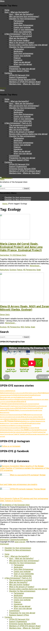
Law (25, 417)
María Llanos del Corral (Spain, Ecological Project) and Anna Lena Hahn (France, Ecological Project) (21, 247)
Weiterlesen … (35, 266)
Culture (22, 397)
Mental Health (29, 419)
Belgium (46, 393)
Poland (23, 423)
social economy (31, 428)
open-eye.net (5, 178)
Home (7, 10)
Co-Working (14, 395)
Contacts (8, 73)
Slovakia (18, 428)
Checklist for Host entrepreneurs (18, 197)
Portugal (28, 423)
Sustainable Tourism (26, 432)
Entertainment (17, 404)
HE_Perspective (22, 410)
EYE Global (11, 406)
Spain (38, 270)
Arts (37, 393)
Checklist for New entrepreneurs (22, 47)
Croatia (18, 397)
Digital (17, 399)
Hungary (6, 414)
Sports (30, 430)
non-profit (30, 421)
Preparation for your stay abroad (22, 69)
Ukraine (32, 434)
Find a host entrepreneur (23, 53)
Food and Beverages (29, 406)
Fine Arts (20, 406)
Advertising (3, 390)
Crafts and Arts (11, 397)
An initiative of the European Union (16, 505)
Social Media (20, 430)
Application (18, 23)
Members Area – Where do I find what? (24, 84)
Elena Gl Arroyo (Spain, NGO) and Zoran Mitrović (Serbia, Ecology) (24, 308)
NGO (22, 327)
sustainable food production (14, 432)
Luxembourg (35, 417)
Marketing (8, 419)
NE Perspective (10, 421)
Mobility (35, 419)
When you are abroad (22, 62)
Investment (15, 414)
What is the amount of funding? (21, 43)
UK (29, 434)
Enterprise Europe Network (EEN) (22, 80)
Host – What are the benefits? (17, 12)
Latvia (22, 417)
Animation (17, 393)
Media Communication (20, 419)
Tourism (34, 432)
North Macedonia (37, 421)
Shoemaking (8, 428)
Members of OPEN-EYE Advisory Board (24, 82)
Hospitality (30, 410)
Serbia (27, 327)
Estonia (24, 404)
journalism (34, 414)
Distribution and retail (40, 399)
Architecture (27, 393)
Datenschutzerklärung (19, 540)
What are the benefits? (18, 38)
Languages (7, 417)
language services (15, 417)
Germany (18, 408)
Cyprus (26, 397)
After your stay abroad (23, 64)
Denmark (8, 399)
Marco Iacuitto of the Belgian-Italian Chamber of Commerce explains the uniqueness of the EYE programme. (24, 468)
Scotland (21, 425)
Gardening (12, 408)
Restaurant (7, 425)
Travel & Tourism (19, 434)
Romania (16, 425)
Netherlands (21, 421)
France (19, 270)
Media (12, 419)
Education (14, 401)
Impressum (4, 540)
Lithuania (29, 417)
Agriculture (4, 270)
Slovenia (24, 428)
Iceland (10, 414)
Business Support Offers (19, 71)
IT (22, 414)
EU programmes (31, 404)
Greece (34, 408)
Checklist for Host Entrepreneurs (22, 19)
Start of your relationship (24, 29)
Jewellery (28, 414)
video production (38, 434)
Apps (21, 393)
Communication (23, 395)
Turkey (26, 434)
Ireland (20, 414)
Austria (41, 393)
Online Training (10, 423)
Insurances (18, 60)
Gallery (8, 408)
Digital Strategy (30, 399)
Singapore (13, 427)
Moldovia (39, 419)
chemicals (8, 395)
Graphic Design (27, 408)
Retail (12, 425)
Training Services (8, 434)
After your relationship (23, 32)
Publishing (34, 423)
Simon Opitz (21, 255)
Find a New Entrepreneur (23, 25)
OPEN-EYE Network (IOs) (19, 75)
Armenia (33, 393)
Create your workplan (22, 27)
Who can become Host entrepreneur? (24, 16)
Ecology (13, 270)
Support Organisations (18, 77)
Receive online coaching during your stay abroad (28, 45)
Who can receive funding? (19, 40)
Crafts (5, 397)
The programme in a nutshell (20, 36)
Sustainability (36, 430)
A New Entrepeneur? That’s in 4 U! (18, 34)
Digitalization (22, 399)
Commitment (14, 66)
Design (13, 399)
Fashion (16, 406)
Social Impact (13, 430)
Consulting (32, 395)
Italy (24, 415)
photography (18, 423)
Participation (19, 21)
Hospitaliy (35, 410)
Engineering (9, 404)
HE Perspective (29, 270)
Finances (17, 58)
